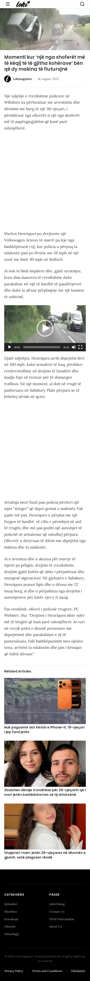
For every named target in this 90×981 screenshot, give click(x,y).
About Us (55, 926)
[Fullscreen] (80, 347)
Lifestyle (10, 926)
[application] (45, 328)
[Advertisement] (45, 182)
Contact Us (56, 911)
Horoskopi (11, 919)
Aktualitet (10, 904)
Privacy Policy (14, 971)
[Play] (10, 347)
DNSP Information (61, 919)
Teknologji (11, 934)
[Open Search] (82, 4)
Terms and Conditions (47, 971)
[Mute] (74, 347)
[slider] (41, 347)
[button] (45, 328)
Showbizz (10, 911)
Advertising (57, 904)
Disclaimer (78, 971)
